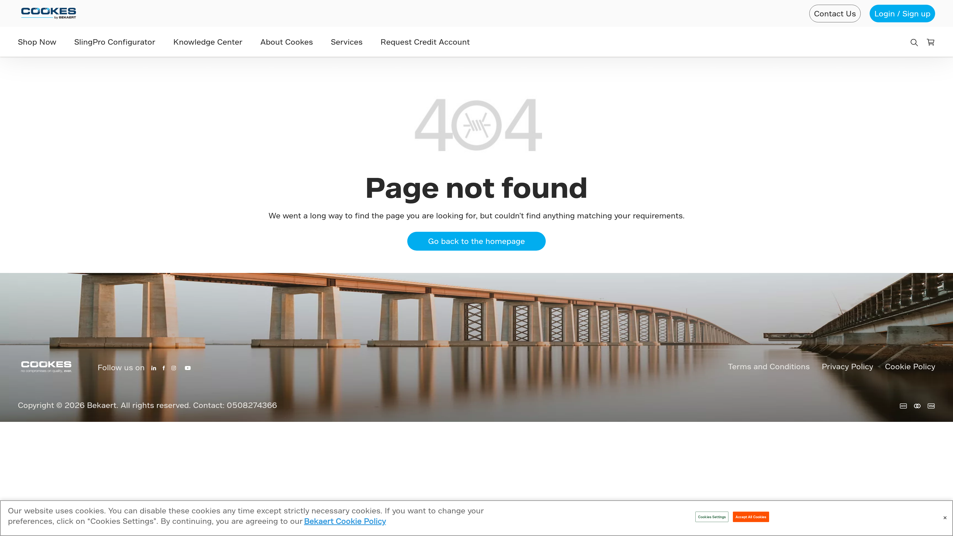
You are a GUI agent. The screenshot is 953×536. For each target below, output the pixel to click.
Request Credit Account (425, 41)
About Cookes (286, 41)
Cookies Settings (712, 517)
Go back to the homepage (476, 240)
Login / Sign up (902, 13)
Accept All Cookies (751, 517)
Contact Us (835, 13)
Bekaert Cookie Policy (345, 520)
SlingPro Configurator (114, 41)
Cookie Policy (910, 366)
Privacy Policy (847, 366)
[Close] (945, 517)
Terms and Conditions (769, 366)
